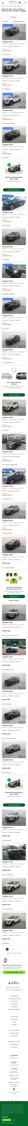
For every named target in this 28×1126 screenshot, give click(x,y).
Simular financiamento (14, 190)
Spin (21, 6)
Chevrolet (16, 6)
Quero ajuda (13, 596)
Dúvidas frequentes (14, 600)
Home (2, 6)
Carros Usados (8, 6)
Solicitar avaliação (14, 395)
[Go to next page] (24, 949)
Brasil (23, 11)
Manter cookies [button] (6, 1120)
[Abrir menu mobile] (25, 2)
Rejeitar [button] (13, 1120)
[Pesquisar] (20, 2)
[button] (14, 1036)
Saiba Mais (5, 1116)
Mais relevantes (19, 21)
